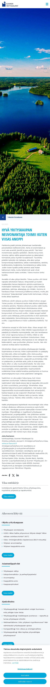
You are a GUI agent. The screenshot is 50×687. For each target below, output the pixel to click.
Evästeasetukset (25, 669)
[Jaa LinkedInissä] (17, 475)
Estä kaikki (25, 675)
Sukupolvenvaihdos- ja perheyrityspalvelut (19, 574)
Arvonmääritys (9, 578)
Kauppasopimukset (10, 584)
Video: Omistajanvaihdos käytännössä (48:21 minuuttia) (24, 540)
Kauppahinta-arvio (10, 581)
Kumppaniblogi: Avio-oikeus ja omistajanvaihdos (22, 629)
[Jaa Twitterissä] (13, 475)
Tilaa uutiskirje (9, 496)
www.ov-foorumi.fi (9, 443)
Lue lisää (15, 663)
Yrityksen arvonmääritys (12, 543)
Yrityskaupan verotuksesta (13, 530)
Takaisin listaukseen (15, 217)
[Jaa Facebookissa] (9, 475)
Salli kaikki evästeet (25, 682)
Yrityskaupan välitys (11, 571)
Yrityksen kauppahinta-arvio (14, 546)
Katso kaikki (8, 555)
